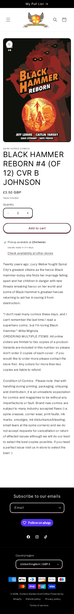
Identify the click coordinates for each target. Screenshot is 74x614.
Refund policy (33, 599)
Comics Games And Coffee (35, 594)
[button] (8, 19)
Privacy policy (53, 599)
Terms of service (39, 605)
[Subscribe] (59, 508)
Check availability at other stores (30, 253)
